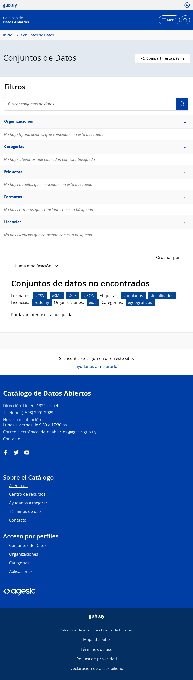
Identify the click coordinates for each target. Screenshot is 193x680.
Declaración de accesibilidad (96, 668)
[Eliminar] (36, 296)
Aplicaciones (21, 571)
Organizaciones (23, 554)
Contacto (17, 520)
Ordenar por (168, 257)
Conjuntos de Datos (37, 35)
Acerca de (18, 485)
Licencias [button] (12, 221)
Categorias (19, 563)
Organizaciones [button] (18, 121)
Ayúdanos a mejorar (28, 503)
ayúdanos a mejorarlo (96, 366)
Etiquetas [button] (13, 171)
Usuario (182, 104)
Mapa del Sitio (96, 639)
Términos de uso (25, 511)
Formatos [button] (13, 196)
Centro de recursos (27, 494)
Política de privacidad (96, 659)
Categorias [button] (14, 146)
